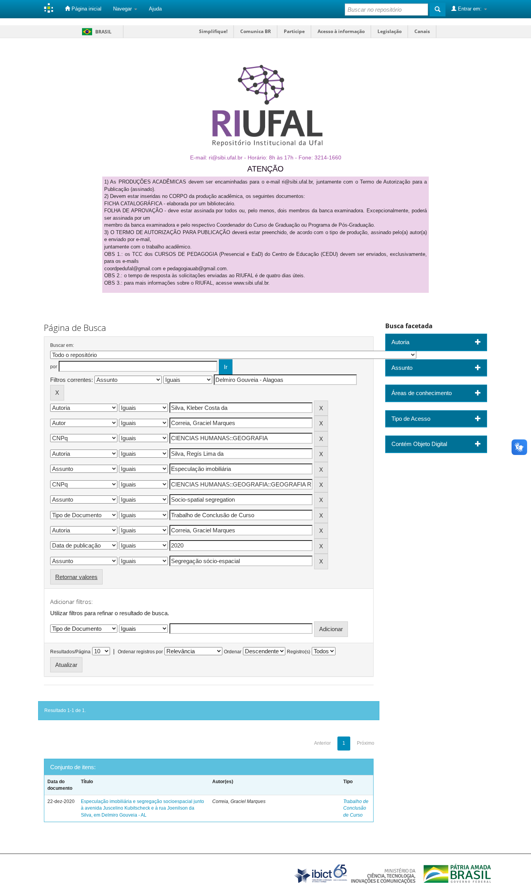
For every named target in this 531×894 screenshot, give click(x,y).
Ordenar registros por (140, 651)
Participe (294, 31)
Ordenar (232, 651)
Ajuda (155, 9)
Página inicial (85, 9)
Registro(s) (298, 651)
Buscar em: (62, 345)
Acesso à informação (341, 31)
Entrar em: (469, 9)
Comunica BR (255, 31)
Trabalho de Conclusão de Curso (356, 808)
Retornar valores (76, 577)
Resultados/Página (70, 651)
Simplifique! (213, 31)
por (53, 366)
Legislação (389, 31)
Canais (422, 31)
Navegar (123, 9)
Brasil (95, 31)
